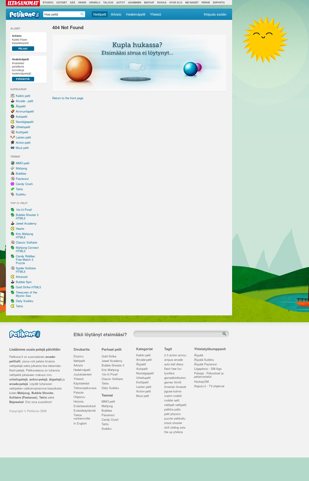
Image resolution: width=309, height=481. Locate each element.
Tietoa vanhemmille (82, 415)
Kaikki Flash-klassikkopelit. (20, 42)
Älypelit (21, 106)
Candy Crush (24, 184)
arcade (178, 360)
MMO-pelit (22, 163)
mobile (168, 400)
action (173, 355)
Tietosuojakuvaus (84, 388)
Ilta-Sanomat (23, 3)
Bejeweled (16, 402)
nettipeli (169, 405)
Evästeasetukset (84, 406)
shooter (177, 423)
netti (176, 400)
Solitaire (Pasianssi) (23, 397)
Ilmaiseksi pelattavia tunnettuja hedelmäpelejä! (21, 69)
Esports (219, 2)
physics (176, 414)
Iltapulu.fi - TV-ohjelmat (209, 386)
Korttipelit (22, 132)
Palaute (78, 392)
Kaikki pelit (23, 96)
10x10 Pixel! (24, 209)
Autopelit (21, 116)
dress (179, 364)
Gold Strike (109, 356)
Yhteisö (155, 14)
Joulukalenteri (83, 374)
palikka (169, 409)
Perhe (206, 2)
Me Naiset (192, 2)
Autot (120, 2)
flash (167, 369)
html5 (177, 382)
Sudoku (21, 194)
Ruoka (161, 2)
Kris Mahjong (110, 370)
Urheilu (94, 2)
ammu (182, 355)
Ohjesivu (79, 397)
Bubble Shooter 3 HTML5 (27, 216)
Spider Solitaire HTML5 (26, 270)
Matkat (149, 2)
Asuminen (134, 2)
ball (173, 364)
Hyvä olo (175, 2)
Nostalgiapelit (24, 122)
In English (80, 423)
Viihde (82, 2)
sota (182, 427)
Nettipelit (99, 14)
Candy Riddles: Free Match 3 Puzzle (26, 259)
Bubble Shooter (42, 393)
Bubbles (21, 173)
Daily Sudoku (24, 301)
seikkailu (179, 418)
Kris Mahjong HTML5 (24, 235)
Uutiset (61, 2)
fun (179, 369)
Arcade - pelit (24, 101)
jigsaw (168, 391)
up (170, 432)
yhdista (178, 432)
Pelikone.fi (24, 14)
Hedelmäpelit (135, 14)
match (168, 396)
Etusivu (48, 2)
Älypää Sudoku (204, 360)
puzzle (168, 418)
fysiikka (169, 373)
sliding (174, 427)
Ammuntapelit (25, 111)
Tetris (19, 189)
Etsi (224, 334)
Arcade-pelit (144, 360)
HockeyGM (201, 382)
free (173, 369)
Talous (108, 2)
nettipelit (180, 405)
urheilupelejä (18, 379)
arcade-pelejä (18, 384)
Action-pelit (23, 142)
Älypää (198, 355)
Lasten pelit (23, 137)
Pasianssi (22, 178)
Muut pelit (22, 147)
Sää (72, 2)
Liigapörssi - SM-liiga (207, 369)
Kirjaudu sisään (215, 14)
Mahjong (21, 168)
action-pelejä (38, 379)
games (168, 382)
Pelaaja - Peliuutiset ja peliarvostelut (208, 373)
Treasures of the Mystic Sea (26, 294)
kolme (177, 391)
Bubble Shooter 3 (113, 365)
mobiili (177, 396)
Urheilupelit (23, 127)
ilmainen (169, 387)
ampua (168, 360)
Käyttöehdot (81, 383)
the (166, 432)
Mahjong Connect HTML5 (27, 249)
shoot (167, 423)
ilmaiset (181, 387)
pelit (167, 414)
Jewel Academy (26, 223)
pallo (177, 409)
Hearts (20, 228)
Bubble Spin (24, 282)
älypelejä (55, 379)
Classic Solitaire (26, 242)
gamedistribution (175, 378)
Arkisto (116, 14)
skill (166, 427)
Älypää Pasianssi (205, 364)
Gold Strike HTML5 (28, 287)
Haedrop (82, 14)
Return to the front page (67, 98)
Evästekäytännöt (84, 411)
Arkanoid (21, 277)
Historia (78, 402)
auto (167, 364)
